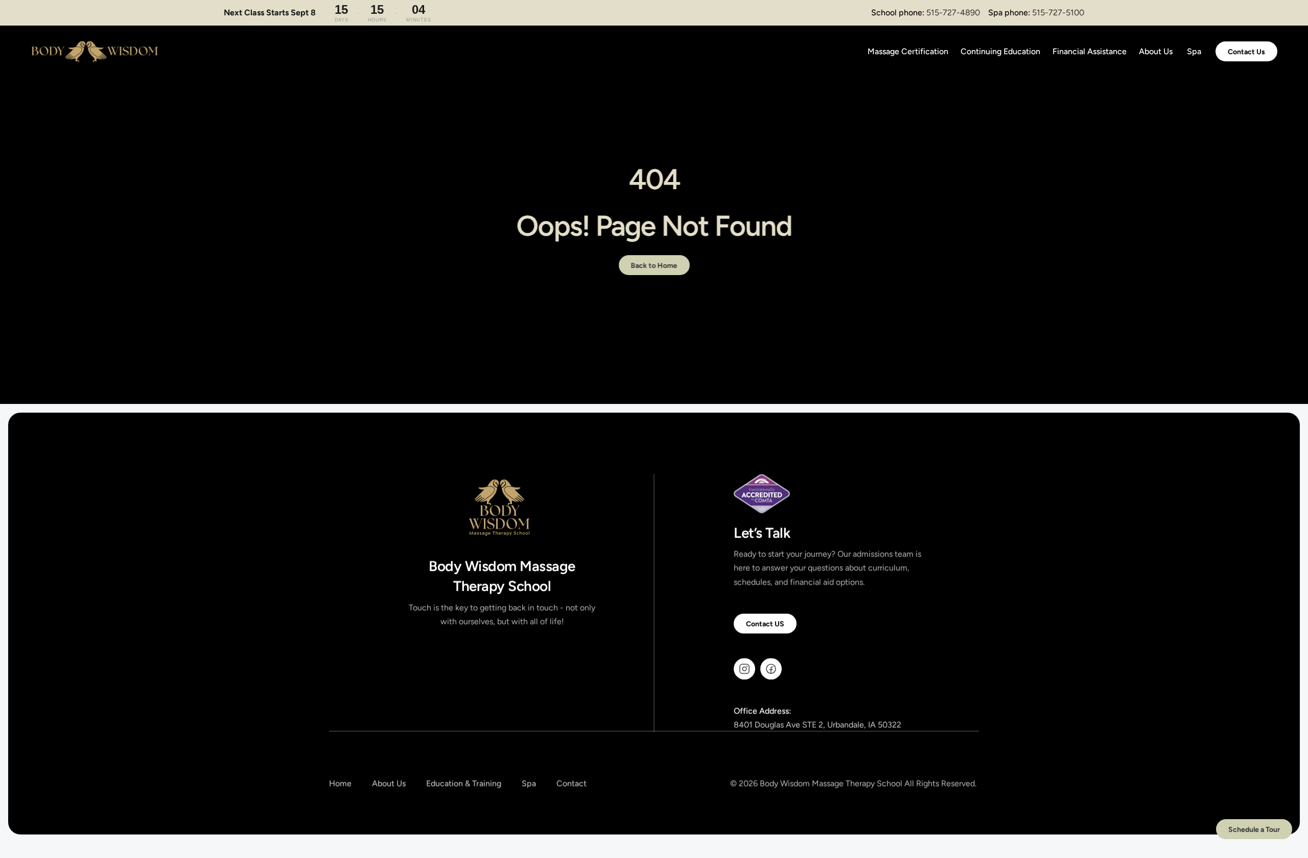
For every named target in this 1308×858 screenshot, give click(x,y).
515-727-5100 (1058, 12)
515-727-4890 (953, 12)
